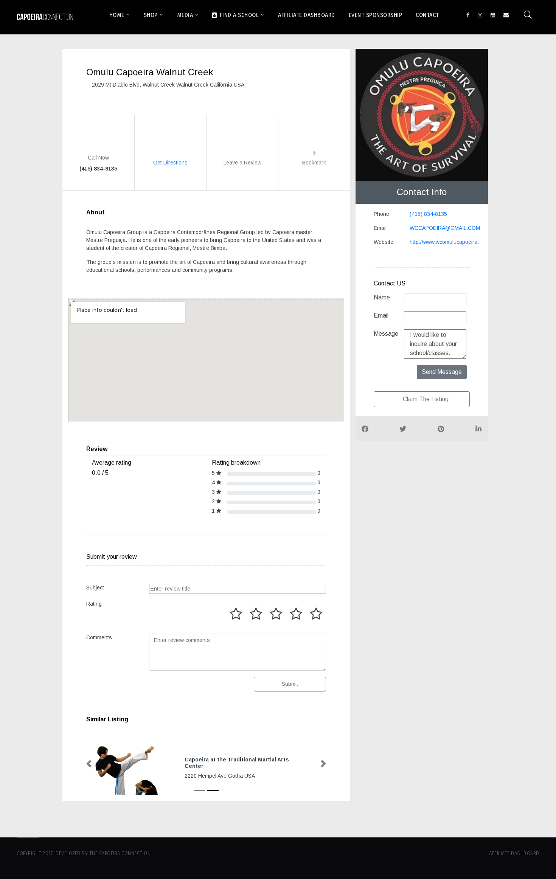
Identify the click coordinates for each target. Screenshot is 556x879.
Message (386, 333)
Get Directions (170, 162)
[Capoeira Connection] (45, 17)
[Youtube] (492, 14)
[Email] (506, 14)
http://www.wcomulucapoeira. (444, 242)
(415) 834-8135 (428, 214)
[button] (89, 763)
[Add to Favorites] (314, 149)
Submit (290, 684)
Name (382, 297)
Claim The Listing (425, 399)
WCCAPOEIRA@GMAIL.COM (445, 228)
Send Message (442, 372)
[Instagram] (480, 14)
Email (381, 315)
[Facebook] (468, 14)
